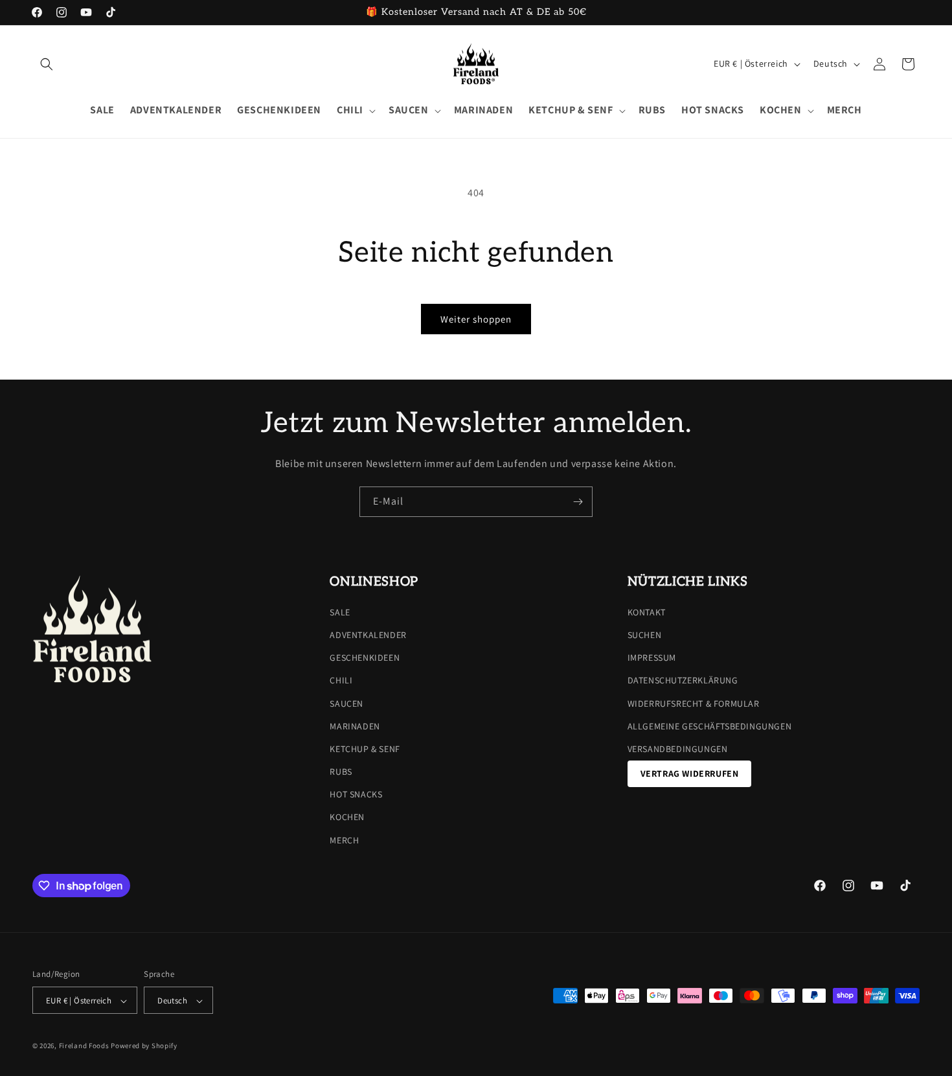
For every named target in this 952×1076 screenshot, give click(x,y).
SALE (340, 612)
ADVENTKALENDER (368, 635)
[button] (46, 64)
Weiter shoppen (476, 319)
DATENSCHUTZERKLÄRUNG (683, 681)
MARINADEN (355, 726)
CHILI (341, 681)
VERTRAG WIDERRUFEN (689, 773)
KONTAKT (647, 612)
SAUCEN (346, 703)
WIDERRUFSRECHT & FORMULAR (694, 703)
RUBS (341, 771)
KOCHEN (347, 817)
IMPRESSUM (652, 657)
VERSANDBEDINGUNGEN (678, 749)
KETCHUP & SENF (365, 749)
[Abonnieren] (577, 501)
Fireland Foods (84, 1046)
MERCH (344, 840)
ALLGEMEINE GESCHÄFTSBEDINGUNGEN (710, 726)
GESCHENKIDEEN (365, 657)
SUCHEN (645, 635)
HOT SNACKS (356, 795)
